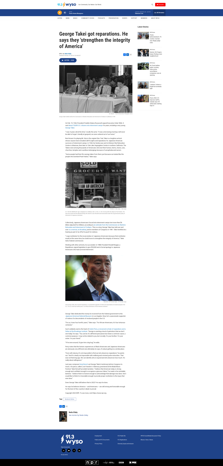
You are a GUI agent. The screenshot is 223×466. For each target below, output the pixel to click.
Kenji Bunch (84, 364)
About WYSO (155, 18)
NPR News (152, 32)
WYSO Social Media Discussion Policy (151, 436)
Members (144, 18)
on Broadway (82, 230)
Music (75, 18)
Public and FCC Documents (102, 439)
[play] (59, 13)
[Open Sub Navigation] (63, 18)
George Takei (69, 128)
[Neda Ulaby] (63, 416)
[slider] (67, 13)
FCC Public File (122, 436)
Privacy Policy (98, 443)
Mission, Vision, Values (147, 439)
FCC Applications (122, 439)
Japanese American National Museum (78, 316)
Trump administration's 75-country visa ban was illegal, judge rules (156, 38)
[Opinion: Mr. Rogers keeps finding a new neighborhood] (143, 52)
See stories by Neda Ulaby (78, 415)
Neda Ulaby (68, 54)
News (68, 18)
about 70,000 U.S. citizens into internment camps (86, 125)
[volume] (64, 13)
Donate (161, 4)
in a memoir (73, 230)
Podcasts (101, 18)
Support (134, 18)
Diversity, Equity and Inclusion (126, 443)
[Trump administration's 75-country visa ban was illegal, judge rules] (143, 35)
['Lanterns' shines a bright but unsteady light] (143, 85)
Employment (98, 436)
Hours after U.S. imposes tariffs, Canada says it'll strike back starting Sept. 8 (156, 101)
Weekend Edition (69, 399)
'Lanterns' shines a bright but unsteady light (156, 86)
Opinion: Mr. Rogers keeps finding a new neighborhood (156, 54)
